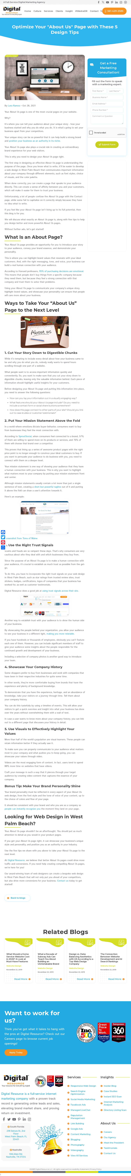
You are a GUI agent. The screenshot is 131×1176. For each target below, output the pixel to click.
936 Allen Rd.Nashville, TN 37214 (16, 1155)
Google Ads (77, 1129)
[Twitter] (3, 537)
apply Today (16, 1052)
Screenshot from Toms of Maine (21, 538)
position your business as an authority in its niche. (35, 141)
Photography (77, 1145)
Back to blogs (18, 898)
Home (27, 11)
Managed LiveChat (80, 1110)
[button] (37, 11)
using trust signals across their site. (60, 591)
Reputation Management (78, 1116)
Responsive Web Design (83, 1086)
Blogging (75, 1139)
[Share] (3, 547)
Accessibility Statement (79, 1169)
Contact (94, 11)
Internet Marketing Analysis (113, 1103)
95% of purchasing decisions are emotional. (61, 271)
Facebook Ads (78, 1105)
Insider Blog (110, 1086)
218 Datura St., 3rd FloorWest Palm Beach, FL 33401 (16, 1135)
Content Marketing (80, 1134)
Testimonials (110, 1148)
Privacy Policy (95, 1169)
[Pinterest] (3, 542)
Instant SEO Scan (113, 1096)
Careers (108, 1132)
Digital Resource (16, 860)
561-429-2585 (115, 11)
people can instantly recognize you (22, 809)
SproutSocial (25, 436)
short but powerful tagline (47, 487)
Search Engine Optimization (78, 1092)
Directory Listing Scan (115, 1110)
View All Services (79, 1155)
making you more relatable (60, 634)
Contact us (62, 881)
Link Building (77, 1123)
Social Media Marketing (83, 1099)
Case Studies (110, 1091)
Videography (77, 1150)
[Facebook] (3, 532)
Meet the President (114, 1143)
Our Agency (110, 1137)
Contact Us (110, 1153)
